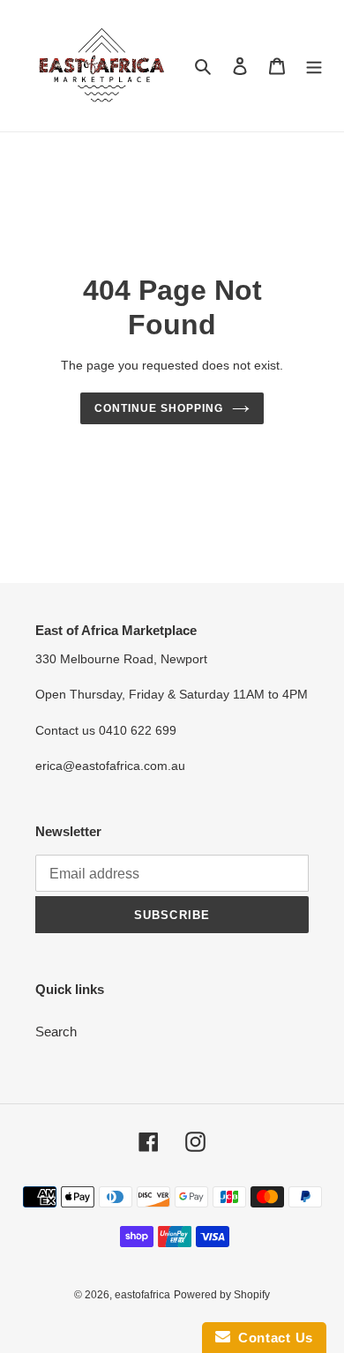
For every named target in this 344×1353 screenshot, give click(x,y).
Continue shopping (158, 408)
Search (56, 1031)
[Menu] (314, 66)
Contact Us (271, 1337)
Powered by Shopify (222, 1295)
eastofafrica (142, 1295)
